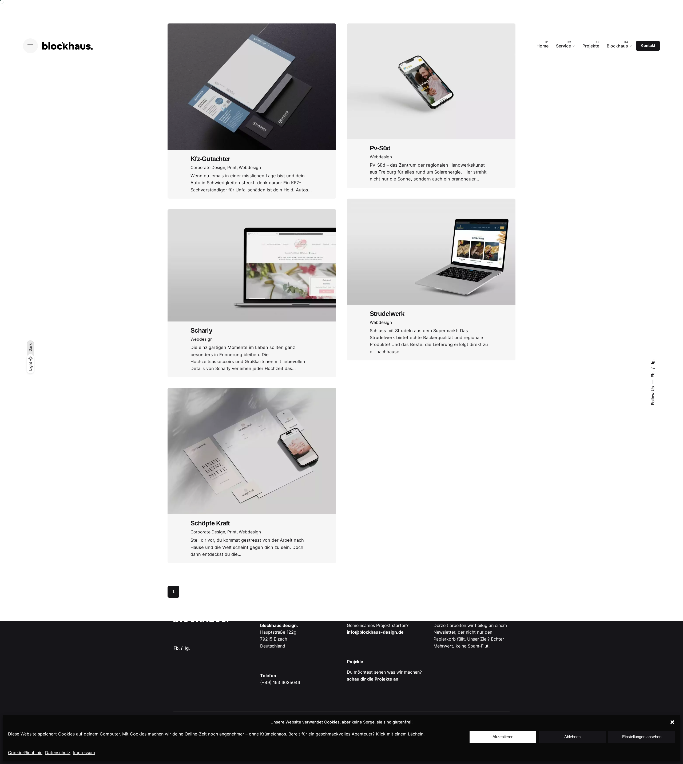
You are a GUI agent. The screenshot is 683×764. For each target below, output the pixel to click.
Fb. (652, 373)
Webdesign (250, 167)
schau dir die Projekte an (372, 679)
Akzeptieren (503, 736)
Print (232, 167)
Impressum (84, 752)
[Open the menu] (30, 45)
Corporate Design (207, 167)
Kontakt (648, 45)
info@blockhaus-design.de (375, 632)
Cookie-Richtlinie (25, 752)
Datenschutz (57, 752)
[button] (672, 722)
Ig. (652, 361)
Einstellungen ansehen (641, 736)
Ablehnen (572, 736)
